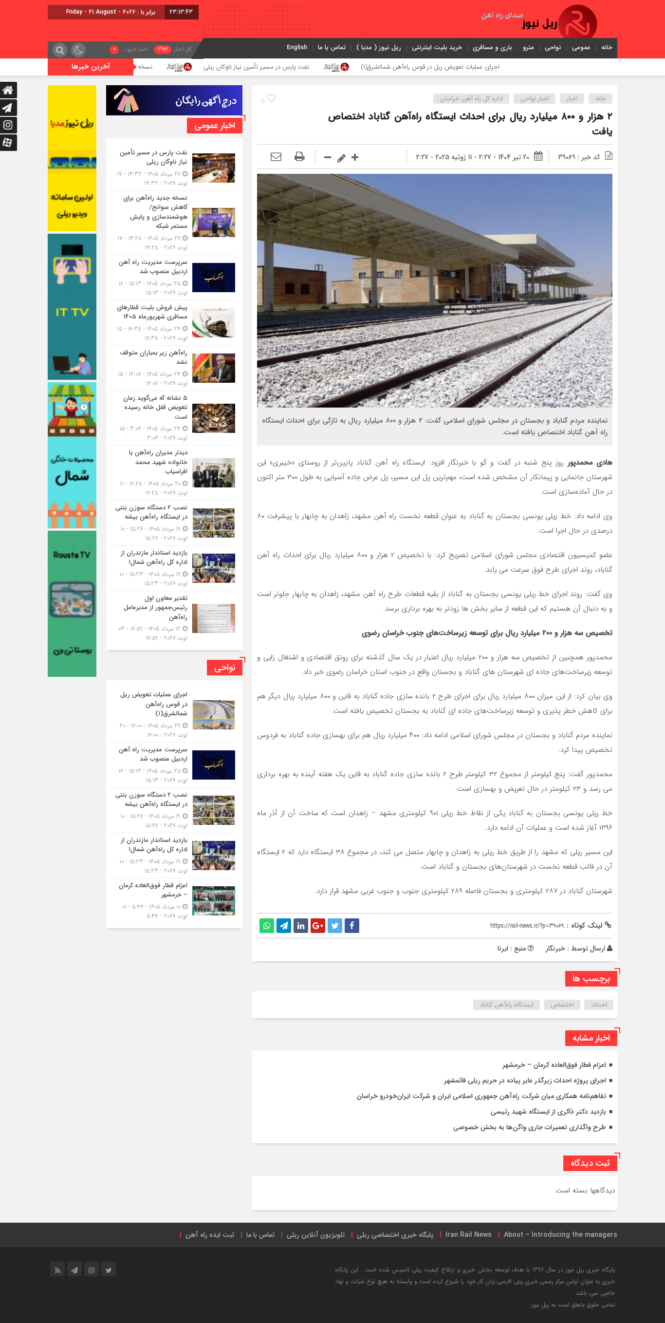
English (297, 47)
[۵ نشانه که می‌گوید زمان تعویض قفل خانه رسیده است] (174, 418)
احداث (599, 1005)
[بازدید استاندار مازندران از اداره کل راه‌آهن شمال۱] (174, 568)
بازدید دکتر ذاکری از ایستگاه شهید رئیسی (548, 1111)
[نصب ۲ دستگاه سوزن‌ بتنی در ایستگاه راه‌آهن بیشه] (174, 523)
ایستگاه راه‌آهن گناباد (507, 1005)
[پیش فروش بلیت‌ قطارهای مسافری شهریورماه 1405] (174, 322)
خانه (606, 47)
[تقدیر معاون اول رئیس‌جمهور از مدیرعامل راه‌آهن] (174, 617)
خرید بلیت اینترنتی (437, 47)
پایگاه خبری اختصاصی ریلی (395, 1235)
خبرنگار (555, 948)
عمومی (581, 47)
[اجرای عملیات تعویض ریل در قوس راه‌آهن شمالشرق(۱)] (174, 715)
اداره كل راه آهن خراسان (471, 98)
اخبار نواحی (534, 98)
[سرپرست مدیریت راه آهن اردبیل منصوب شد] (174, 277)
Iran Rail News (468, 1235)
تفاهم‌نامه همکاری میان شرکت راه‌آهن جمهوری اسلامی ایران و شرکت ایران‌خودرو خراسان (481, 1096)
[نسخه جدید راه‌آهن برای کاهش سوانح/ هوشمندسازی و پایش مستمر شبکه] (174, 223)
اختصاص (562, 1005)
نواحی (553, 47)
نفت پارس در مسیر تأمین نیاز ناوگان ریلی (334, 67)
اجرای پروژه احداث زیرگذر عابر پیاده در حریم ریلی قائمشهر (525, 1080)
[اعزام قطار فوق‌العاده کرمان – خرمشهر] (174, 899)
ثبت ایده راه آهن (209, 1235)
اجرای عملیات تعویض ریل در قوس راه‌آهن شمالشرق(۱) (507, 67)
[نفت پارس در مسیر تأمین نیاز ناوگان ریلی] (174, 168)
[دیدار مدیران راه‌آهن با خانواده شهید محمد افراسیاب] (174, 473)
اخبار (572, 98)
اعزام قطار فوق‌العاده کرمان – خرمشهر (554, 1065)
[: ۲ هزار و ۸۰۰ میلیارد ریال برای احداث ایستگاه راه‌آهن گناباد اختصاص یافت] (276, 157)
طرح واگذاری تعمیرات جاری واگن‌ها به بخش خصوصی (529, 1127)
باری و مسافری (492, 47)
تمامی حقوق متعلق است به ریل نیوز (573, 1304)
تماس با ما (332, 47)
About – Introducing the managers (560, 1235)
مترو (528, 47)
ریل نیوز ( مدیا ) (378, 47)
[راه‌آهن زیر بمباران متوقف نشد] (174, 368)
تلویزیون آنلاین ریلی (316, 1235)
